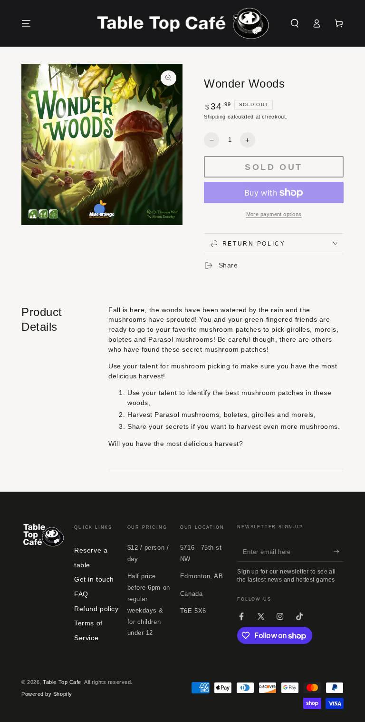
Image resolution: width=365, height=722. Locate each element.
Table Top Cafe (62, 682)
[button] (294, 23)
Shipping (215, 116)
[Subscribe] (339, 551)
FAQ (81, 594)
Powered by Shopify (46, 694)
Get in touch (94, 579)
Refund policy (96, 609)
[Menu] (26, 23)
